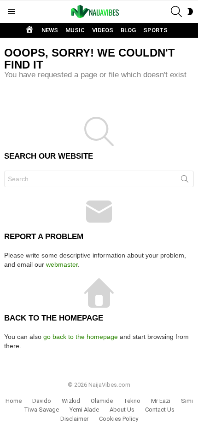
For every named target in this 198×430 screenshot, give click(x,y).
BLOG (128, 30)
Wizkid (71, 400)
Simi (187, 400)
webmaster (62, 264)
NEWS (49, 30)
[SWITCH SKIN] (190, 11)
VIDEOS (102, 30)
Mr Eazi (160, 400)
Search (184, 181)
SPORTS (155, 30)
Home (14, 400)
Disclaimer (74, 418)
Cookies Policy (118, 418)
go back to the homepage (80, 336)
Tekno (131, 400)
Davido (41, 400)
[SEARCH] (176, 11)
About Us (122, 409)
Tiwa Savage (41, 409)
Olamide (102, 400)
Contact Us (160, 409)
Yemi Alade (84, 409)
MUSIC (75, 30)
